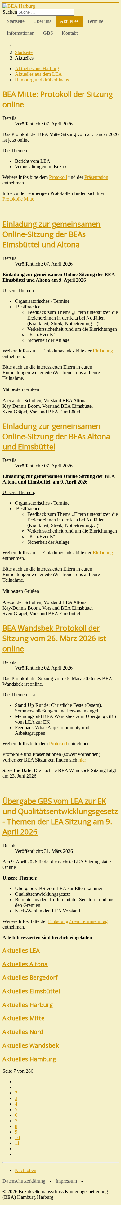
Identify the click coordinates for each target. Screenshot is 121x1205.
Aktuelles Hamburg (29, 1059)
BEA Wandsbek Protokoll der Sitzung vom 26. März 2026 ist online (54, 638)
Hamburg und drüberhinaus (42, 79)
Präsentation (96, 177)
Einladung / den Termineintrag (78, 921)
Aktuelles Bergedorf (30, 977)
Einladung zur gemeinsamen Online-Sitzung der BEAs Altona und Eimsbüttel (56, 436)
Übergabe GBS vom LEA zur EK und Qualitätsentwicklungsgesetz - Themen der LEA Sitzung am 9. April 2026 (60, 816)
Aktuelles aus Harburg (37, 68)
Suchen (9, 12)
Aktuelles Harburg (27, 1004)
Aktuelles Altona (25, 964)
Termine (95, 21)
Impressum (66, 1181)
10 (17, 1137)
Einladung (102, 350)
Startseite (16, 21)
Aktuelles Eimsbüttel (31, 991)
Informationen (20, 33)
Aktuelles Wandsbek (30, 1045)
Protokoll (58, 177)
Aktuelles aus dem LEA (38, 74)
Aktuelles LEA (21, 950)
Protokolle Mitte (18, 199)
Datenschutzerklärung (23, 1181)
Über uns (42, 21)
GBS (48, 33)
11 (17, 1143)
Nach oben (25, 1170)
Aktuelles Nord (22, 1031)
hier (82, 759)
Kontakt (70, 33)
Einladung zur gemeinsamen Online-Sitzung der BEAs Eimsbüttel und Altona (51, 234)
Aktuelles (69, 21)
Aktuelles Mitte (23, 1018)
